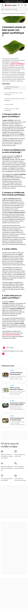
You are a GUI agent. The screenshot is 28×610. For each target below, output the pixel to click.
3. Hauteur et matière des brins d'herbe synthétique (14, 99)
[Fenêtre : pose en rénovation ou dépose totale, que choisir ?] (5, 390)
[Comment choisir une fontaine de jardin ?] (5, 375)
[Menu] (2, 5)
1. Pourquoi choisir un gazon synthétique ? (11, 87)
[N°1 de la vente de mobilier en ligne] (11, 5)
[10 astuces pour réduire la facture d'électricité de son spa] (5, 405)
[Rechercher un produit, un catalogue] (2, 9)
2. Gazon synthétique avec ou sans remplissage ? (13, 93)
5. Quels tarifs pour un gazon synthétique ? (11, 109)
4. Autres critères (8, 104)
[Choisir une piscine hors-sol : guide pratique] (5, 420)
